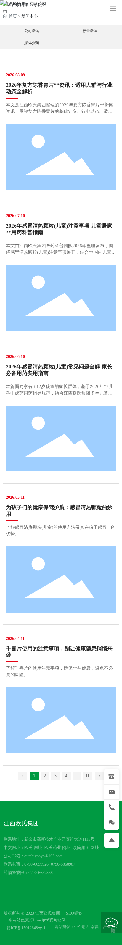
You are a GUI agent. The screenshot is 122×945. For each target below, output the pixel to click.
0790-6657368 (40, 872)
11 (87, 776)
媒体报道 (32, 43)
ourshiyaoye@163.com (43, 856)
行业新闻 (89, 31)
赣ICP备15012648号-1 (26, 928)
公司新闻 (32, 31)
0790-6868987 (63, 864)
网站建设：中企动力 (72, 927)
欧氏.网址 (33, 847)
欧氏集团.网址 (86, 847)
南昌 (95, 927)
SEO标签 (74, 913)
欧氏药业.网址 (57, 847)
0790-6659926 (36, 864)
